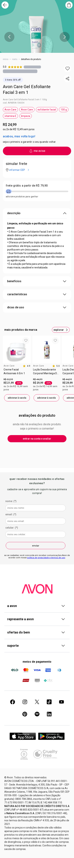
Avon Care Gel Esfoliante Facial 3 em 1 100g (25, 99)
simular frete (16, 164)
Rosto (14, 59)
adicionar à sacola (17, 398)
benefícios (14, 281)
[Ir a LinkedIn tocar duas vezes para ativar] (49, 714)
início (5, 59)
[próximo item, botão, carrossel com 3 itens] (65, 37)
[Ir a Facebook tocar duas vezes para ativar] (13, 702)
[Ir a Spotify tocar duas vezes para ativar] (37, 714)
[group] (17, 368)
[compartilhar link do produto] (67, 78)
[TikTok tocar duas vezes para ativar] (49, 702)
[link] (17, 373)
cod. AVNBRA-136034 (13, 103)
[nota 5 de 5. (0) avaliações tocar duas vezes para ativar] (32, 67)
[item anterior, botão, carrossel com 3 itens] (9, 37)
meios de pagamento (37, 661)
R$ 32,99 (8, 379)
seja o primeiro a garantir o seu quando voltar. (29, 141)
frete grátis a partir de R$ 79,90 (27, 185)
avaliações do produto (37, 415)
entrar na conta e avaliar (37, 438)
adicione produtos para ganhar (22, 196)
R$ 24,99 (10, 124)
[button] (67, 68)
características (17, 294)
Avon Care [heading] (9, 366)
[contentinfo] (26, 366)
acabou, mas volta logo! (19, 136)
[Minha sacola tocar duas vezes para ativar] (69, 5)
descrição (13, 213)
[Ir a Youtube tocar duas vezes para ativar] (61, 702)
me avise (39, 151)
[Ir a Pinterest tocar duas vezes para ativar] (25, 714)
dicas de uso (15, 307)
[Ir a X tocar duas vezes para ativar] (37, 702)
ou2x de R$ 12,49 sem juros (18, 129)
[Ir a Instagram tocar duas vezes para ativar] (25, 702)
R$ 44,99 (37, 379)
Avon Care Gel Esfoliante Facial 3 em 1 (26, 89)
